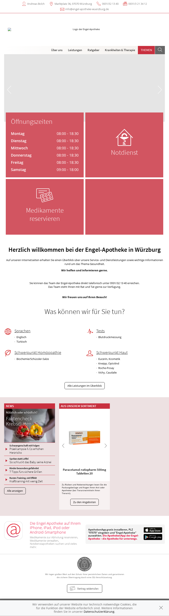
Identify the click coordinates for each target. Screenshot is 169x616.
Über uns (56, 50)
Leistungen (75, 50)
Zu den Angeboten (84, 502)
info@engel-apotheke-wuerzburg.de (87, 9)
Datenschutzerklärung (99, 612)
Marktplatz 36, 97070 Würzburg (73, 4)
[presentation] (9, 89)
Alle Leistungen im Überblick (84, 386)
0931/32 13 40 (110, 4)
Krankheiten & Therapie (120, 50)
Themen (146, 50)
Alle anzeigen (15, 491)
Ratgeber (93, 50)
